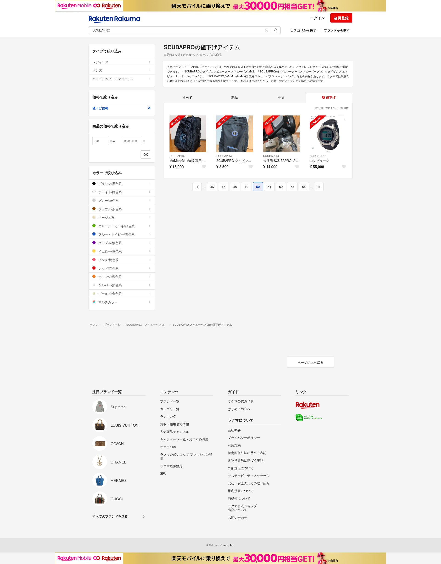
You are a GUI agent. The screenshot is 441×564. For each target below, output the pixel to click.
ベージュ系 (105, 217)
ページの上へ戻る (310, 362)
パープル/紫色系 (109, 242)
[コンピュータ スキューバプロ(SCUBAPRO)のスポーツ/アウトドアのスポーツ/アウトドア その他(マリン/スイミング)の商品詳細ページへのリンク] (328, 133)
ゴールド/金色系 (109, 293)
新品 (234, 97)
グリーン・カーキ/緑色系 (116, 226)
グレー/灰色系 (108, 200)
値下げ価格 (100, 108)
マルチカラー (107, 302)
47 (223, 186)
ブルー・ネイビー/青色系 (116, 234)
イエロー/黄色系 (109, 251)
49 (246, 186)
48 (235, 186)
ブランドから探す (337, 30)
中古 (281, 97)
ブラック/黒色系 (109, 183)
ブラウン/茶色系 (109, 209)
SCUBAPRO (177, 156)
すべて (187, 97)
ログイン (317, 17)
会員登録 (341, 17)
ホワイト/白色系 (109, 192)
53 (292, 186)
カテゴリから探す (303, 30)
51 (269, 186)
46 (212, 186)
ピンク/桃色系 (108, 259)
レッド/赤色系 (108, 268)
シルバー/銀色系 (109, 285)
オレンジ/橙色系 (109, 276)
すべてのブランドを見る (110, 516)
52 (281, 186)
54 (304, 186)
